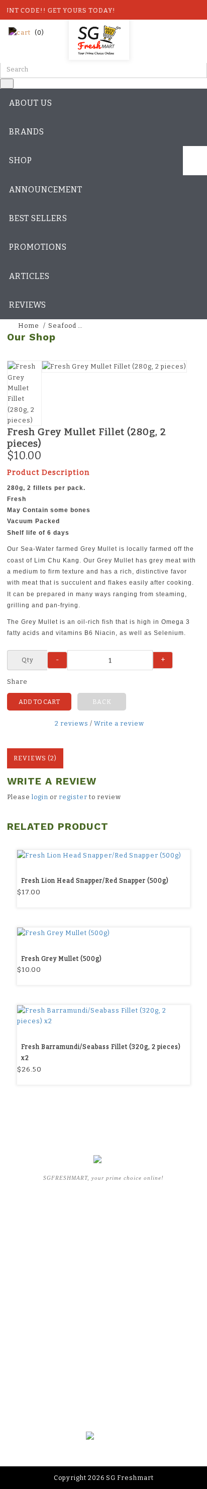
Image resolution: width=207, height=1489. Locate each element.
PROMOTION (103, 1274)
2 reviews (71, 723)
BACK (102, 701)
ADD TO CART (39, 701)
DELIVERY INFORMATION (104, 1364)
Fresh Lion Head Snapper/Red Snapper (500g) (95, 880)
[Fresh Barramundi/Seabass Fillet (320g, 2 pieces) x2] (103, 1016)
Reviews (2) (35, 758)
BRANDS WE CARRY (103, 1245)
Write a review (119, 723)
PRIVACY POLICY (103, 1378)
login (40, 797)
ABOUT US (103, 1230)
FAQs (103, 1304)
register (73, 797)
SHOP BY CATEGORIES (104, 1259)
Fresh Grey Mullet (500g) (61, 958)
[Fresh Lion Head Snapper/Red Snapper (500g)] (103, 855)
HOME (103, 1215)
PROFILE (103, 1349)
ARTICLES (103, 1289)
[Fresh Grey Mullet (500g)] (103, 933)
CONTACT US (103, 1393)
